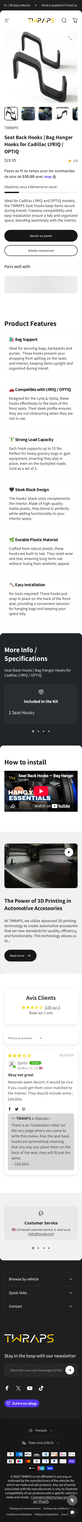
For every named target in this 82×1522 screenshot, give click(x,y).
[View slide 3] (43, 731)
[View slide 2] (38, 731)
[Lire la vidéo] (41, 865)
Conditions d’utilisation (19, 1514)
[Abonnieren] (69, 1370)
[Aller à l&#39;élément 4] (62, 113)
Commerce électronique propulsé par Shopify (53, 1499)
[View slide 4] (49, 731)
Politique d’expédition (47, 1514)
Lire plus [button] (15, 1098)
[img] (19, 1055)
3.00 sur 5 (52, 1007)
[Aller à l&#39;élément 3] (45, 113)
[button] (69, 852)
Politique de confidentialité (58, 1508)
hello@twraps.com (41, 1234)
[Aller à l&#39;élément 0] (11, 113)
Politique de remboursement (25, 1508)
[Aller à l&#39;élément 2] (28, 113)
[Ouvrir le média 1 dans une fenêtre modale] (69, 38)
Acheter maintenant (41, 251)
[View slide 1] (33, 731)
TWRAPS (11, 127)
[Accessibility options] (72, 1500)
